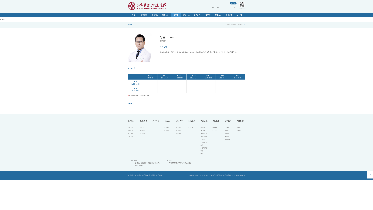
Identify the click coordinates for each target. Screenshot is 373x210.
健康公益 (218, 15)
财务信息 (227, 136)
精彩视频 (178, 133)
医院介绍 (130, 127)
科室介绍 (165, 15)
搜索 (201, 154)
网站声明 (145, 175)
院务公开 (229, 15)
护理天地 (208, 15)
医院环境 (130, 136)
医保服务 (142, 133)
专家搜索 (166, 127)
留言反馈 (138, 175)
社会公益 (215, 130)
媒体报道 (178, 130)
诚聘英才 (239, 127)
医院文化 (130, 130)
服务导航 (155, 15)
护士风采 (202, 130)
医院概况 (144, 15)
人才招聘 (239, 15)
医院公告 (197, 15)
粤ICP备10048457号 (238, 175)
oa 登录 (233, 3)
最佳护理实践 (203, 136)
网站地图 (159, 175)
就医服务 (227, 133)
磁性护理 (202, 127)
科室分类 (166, 130)
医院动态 (178, 127)
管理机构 (130, 133)
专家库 (176, 15)
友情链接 (131, 175)
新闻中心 (186, 15)
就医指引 (142, 127)
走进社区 (202, 139)
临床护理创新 (203, 133)
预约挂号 (142, 130)
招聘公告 (239, 130)
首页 (133, 15)
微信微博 (152, 175)
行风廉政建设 (228, 139)
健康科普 (215, 127)
